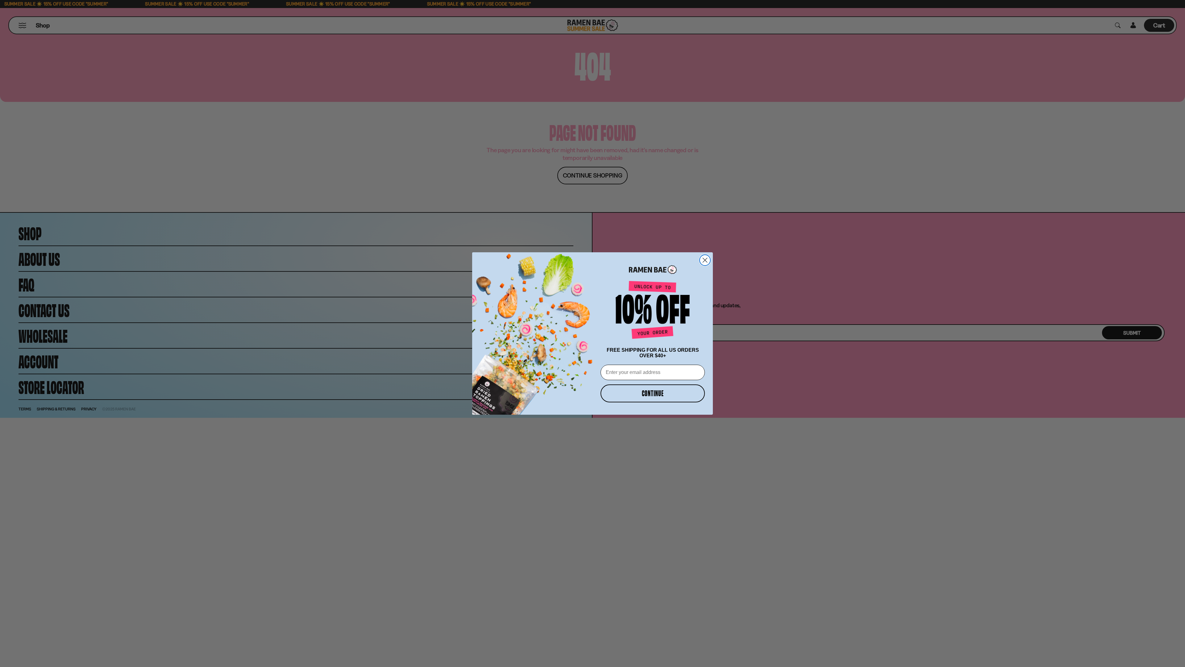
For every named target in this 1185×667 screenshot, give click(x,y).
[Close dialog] (705, 260)
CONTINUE (653, 393)
